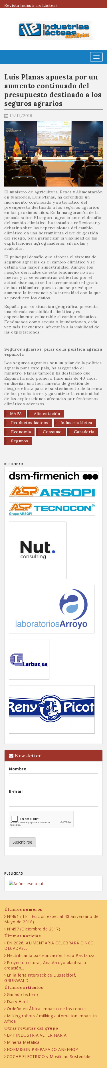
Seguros (19, 440)
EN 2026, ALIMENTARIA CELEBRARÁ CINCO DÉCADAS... (49, 945)
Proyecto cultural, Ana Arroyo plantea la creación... (45, 965)
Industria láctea (75, 422)
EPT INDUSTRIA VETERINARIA (37, 1035)
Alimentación (46, 413)
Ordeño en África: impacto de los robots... (48, 1008)
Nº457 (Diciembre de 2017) (33, 929)
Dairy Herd (17, 1001)
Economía (20, 431)
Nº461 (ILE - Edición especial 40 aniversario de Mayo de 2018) (51, 919)
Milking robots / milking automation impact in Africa (50, 1018)
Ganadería (83, 431)
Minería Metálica (23, 1042)
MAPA (16, 413)
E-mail (16, 791)
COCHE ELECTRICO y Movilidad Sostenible (48, 1056)
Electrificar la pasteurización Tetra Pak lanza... (52, 955)
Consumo (52, 431)
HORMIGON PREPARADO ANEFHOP (42, 1049)
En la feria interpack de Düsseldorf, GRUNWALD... (40, 977)
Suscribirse (22, 842)
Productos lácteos (29, 422)
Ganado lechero (22, 994)
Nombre (17, 769)
